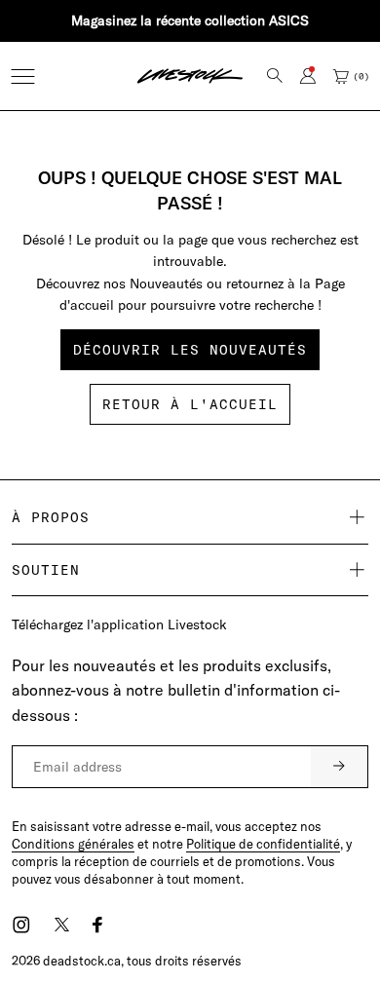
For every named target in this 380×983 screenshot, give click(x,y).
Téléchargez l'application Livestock (119, 624)
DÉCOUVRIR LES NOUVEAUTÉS (190, 350)
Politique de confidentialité (263, 843)
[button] (23, 76)
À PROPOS (51, 517)
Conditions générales (73, 843)
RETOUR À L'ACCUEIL (190, 404)
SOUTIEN (46, 570)
